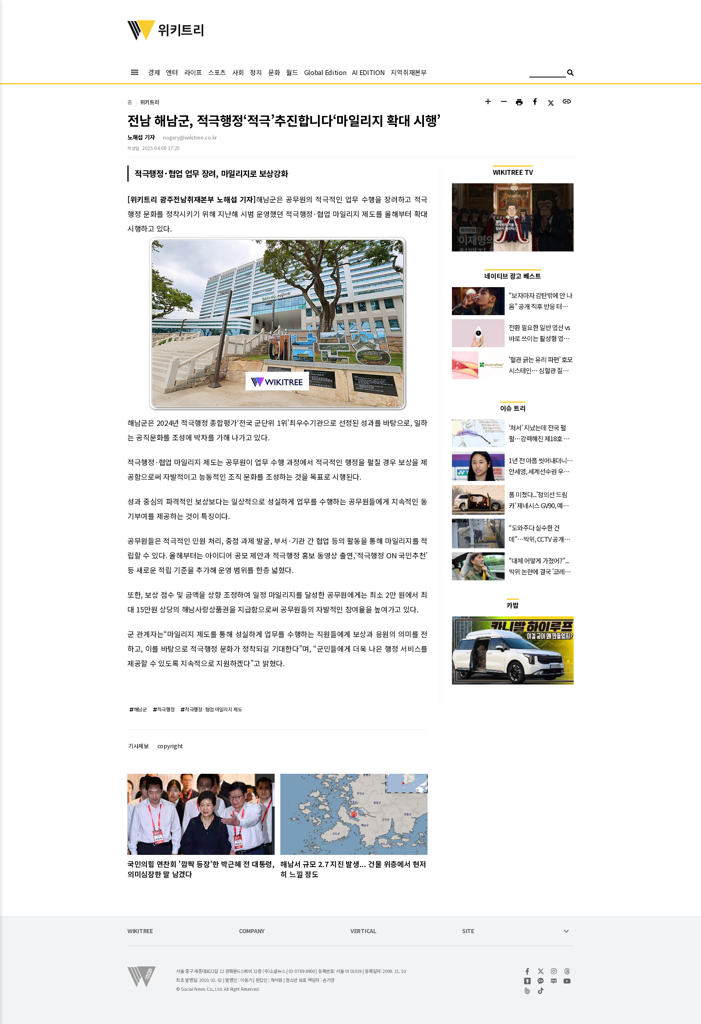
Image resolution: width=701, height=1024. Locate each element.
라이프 (193, 72)
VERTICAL (363, 931)
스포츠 (217, 72)
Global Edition (325, 72)
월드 (292, 72)
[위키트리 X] (541, 971)
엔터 (172, 72)
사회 (238, 72)
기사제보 (138, 746)
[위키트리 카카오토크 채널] (541, 981)
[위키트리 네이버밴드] (527, 991)
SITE (468, 931)
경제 (154, 72)
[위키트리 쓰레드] (567, 971)
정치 (256, 72)
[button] (488, 102)
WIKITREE (140, 931)
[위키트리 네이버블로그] (554, 981)
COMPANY (251, 931)
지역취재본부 (408, 72)
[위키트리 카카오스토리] (527, 981)
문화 (274, 72)
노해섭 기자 (141, 137)
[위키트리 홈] (141, 38)
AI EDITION (368, 72)
